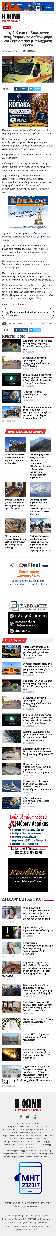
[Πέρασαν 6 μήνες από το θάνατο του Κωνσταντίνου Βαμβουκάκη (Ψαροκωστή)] (11, 753)
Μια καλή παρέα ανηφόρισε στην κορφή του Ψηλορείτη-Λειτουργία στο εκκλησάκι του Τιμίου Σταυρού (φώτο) (38, 412)
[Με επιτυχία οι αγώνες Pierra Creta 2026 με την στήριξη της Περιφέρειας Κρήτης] (15, 525)
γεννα (20, 324)
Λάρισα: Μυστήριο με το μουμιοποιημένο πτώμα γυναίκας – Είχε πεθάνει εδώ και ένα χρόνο (36, 651)
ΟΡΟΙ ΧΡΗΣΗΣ (32, 1203)
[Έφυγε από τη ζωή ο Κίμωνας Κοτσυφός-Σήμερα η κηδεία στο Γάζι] (11, 932)
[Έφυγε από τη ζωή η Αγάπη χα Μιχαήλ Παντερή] (11, 1024)
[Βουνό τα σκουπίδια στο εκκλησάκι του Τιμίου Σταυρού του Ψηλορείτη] (15, 444)
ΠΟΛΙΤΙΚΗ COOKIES (35, 1206)
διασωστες (31, 324)
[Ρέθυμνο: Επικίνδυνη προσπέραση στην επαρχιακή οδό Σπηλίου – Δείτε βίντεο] (11, 362)
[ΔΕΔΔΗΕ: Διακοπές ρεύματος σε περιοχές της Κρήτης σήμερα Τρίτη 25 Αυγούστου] (11, 1054)
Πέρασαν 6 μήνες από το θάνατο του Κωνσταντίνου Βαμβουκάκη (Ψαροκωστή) (38, 751)
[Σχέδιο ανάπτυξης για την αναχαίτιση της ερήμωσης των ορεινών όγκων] (15, 489)
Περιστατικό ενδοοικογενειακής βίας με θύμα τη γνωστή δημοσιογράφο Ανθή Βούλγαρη (38, 948)
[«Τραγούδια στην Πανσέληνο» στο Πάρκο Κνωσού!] (11, 396)
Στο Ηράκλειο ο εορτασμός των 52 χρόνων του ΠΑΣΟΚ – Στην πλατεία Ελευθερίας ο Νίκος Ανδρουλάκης (38, 378)
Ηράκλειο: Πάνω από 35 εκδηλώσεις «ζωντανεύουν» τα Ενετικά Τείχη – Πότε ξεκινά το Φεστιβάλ (38, 1006)
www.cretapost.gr (18, 304)
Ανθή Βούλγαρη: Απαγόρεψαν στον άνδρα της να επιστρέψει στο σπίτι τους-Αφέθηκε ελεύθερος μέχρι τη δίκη (36, 913)
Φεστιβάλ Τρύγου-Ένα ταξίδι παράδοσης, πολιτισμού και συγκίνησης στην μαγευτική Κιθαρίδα (38, 989)
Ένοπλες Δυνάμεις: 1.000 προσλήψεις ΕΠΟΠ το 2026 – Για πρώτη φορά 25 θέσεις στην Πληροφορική (38, 736)
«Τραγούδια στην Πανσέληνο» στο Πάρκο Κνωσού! (36, 394)
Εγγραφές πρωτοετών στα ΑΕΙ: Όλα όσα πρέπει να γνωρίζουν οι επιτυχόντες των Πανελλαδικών (37, 667)
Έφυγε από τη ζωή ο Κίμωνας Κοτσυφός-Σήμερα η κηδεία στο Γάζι (38, 930)
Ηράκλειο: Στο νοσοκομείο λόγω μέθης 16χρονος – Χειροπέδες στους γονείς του (37, 344)
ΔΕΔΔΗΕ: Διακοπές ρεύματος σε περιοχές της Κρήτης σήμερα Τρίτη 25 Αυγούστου (37, 1053)
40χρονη (11, 324)
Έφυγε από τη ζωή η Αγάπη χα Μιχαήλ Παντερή (38, 1020)
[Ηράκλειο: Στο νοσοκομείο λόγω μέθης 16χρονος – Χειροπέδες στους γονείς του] (11, 345)
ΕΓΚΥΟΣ (42, 324)
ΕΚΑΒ (50, 324)
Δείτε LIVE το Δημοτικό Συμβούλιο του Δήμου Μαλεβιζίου (36, 1037)
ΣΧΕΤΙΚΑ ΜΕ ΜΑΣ (14, 1203)
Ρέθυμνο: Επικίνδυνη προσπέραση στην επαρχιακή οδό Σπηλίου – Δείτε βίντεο (37, 361)
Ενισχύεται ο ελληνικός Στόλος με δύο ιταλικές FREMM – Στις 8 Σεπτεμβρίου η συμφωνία (37, 785)
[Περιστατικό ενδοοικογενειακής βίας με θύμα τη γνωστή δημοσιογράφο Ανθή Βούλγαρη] (11, 948)
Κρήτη (7, 27)
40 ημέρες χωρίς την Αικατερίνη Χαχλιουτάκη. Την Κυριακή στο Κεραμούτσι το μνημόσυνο (37, 768)
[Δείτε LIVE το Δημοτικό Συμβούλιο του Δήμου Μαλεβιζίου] (11, 1039)
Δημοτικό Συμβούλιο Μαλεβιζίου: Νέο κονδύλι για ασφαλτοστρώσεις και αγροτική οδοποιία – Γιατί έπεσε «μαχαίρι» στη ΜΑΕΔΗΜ (27, 969)
